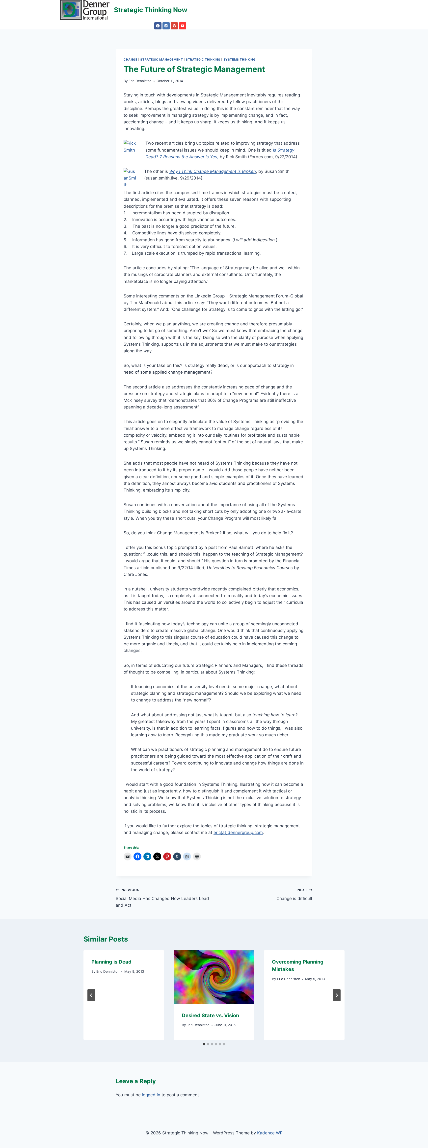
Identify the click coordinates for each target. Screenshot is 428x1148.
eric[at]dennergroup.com (238, 832)
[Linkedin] (166, 25)
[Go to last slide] (91, 995)
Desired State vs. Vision (210, 1015)
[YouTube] (182, 25)
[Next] (337, 995)
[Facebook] (157, 25)
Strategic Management (161, 59)
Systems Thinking (239, 59)
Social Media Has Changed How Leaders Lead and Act (162, 898)
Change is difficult (294, 894)
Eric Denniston (140, 81)
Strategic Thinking (203, 59)
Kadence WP (270, 1132)
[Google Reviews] (174, 25)
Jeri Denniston (198, 1025)
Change (130, 59)
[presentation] (214, 977)
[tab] (204, 1044)
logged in (151, 1094)
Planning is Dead (111, 962)
